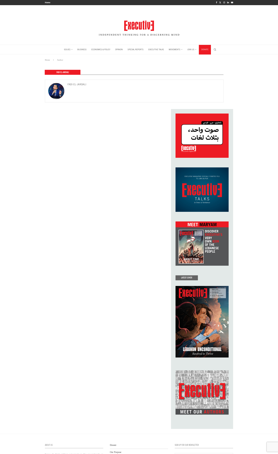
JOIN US (190, 49)
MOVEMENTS (174, 49)
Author (60, 60)
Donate (113, 445)
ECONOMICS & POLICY (100, 49)
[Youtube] (232, 2)
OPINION (119, 49)
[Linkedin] (228, 2)
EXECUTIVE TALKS (156, 49)
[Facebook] (216, 2)
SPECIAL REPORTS (136, 49)
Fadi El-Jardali (77, 84)
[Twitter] (220, 2)
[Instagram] (224, 2)
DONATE (204, 49)
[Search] (215, 49)
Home (47, 2)
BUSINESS (82, 49)
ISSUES (67, 49)
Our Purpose (115, 452)
